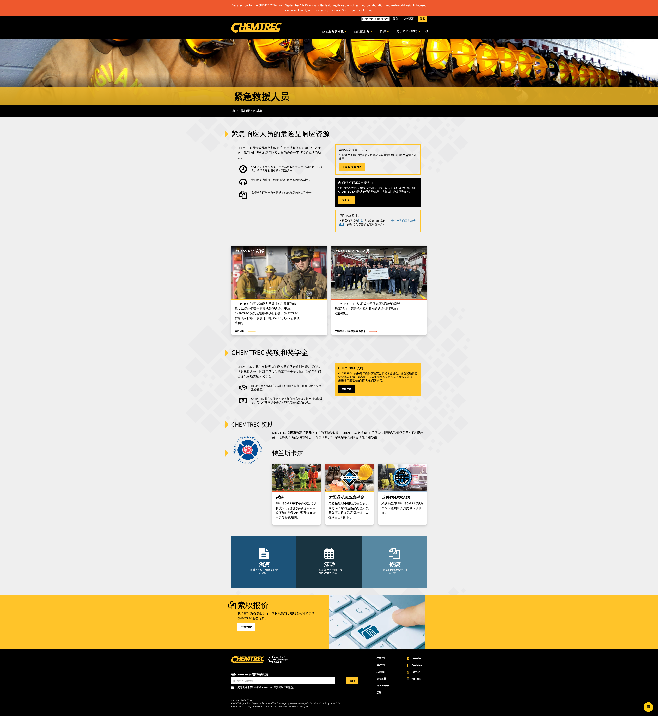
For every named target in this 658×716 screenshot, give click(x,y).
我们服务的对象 (333, 31)
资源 (383, 31)
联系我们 (381, 672)
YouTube (416, 679)
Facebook (416, 665)
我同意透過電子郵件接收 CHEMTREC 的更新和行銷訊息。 (265, 687)
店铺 (379, 692)
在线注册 (381, 658)
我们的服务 (361, 31)
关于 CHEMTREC (406, 31)
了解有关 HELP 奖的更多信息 (350, 331)
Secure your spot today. (357, 10)
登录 (395, 18)
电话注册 (381, 665)
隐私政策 (381, 679)
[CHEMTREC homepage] (257, 31)
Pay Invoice (383, 685)
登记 (422, 18)
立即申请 (346, 389)
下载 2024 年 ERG (352, 167)
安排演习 (346, 200)
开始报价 (246, 627)
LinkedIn (416, 658)
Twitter (415, 672)
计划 (361, 221)
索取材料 (239, 331)
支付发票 (409, 18)
